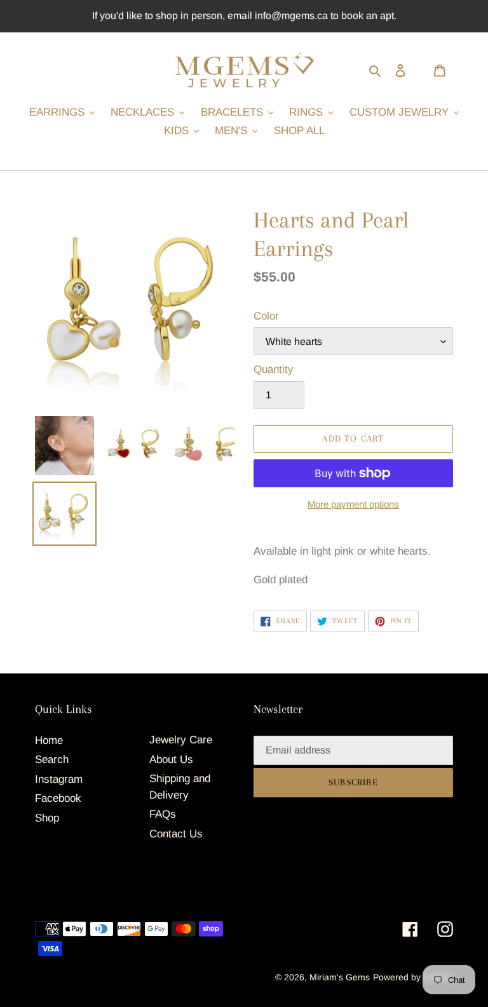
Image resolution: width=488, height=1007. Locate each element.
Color (266, 316)
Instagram (59, 779)
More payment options (353, 504)
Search (52, 760)
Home (49, 740)
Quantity (274, 369)
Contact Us (176, 834)
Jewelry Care (180, 740)
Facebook (58, 798)
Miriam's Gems (339, 977)
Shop (47, 818)
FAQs (162, 814)
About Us (171, 760)
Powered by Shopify (413, 977)
